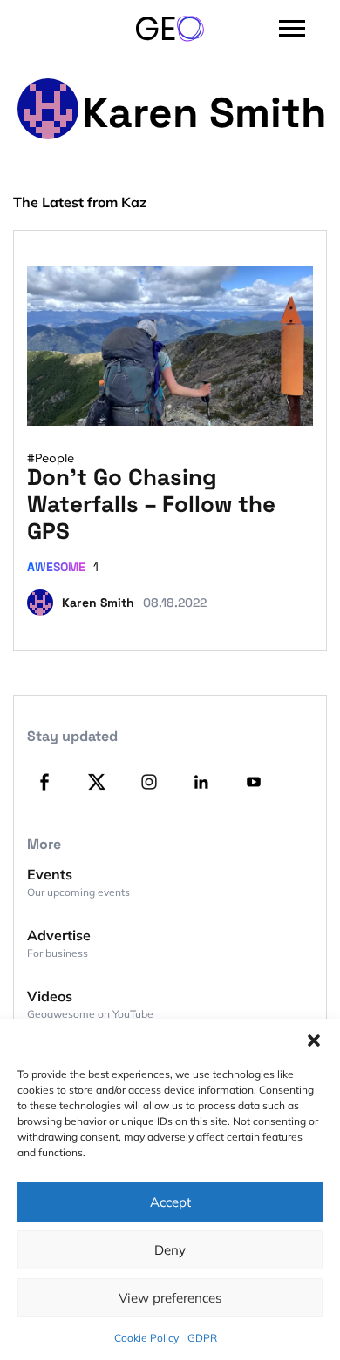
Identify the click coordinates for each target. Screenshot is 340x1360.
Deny (170, 1250)
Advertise (59, 935)
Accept (170, 1202)
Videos (49, 996)
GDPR (202, 1337)
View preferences (170, 1297)
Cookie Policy (146, 1337)
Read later (266, 405)
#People (50, 458)
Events (49, 874)
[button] (314, 1040)
